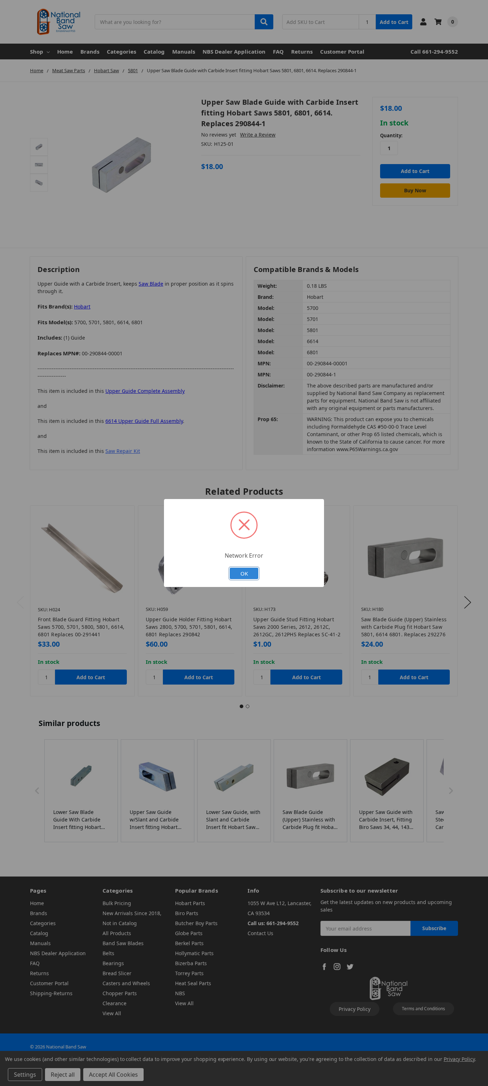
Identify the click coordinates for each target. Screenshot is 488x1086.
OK (244, 573)
